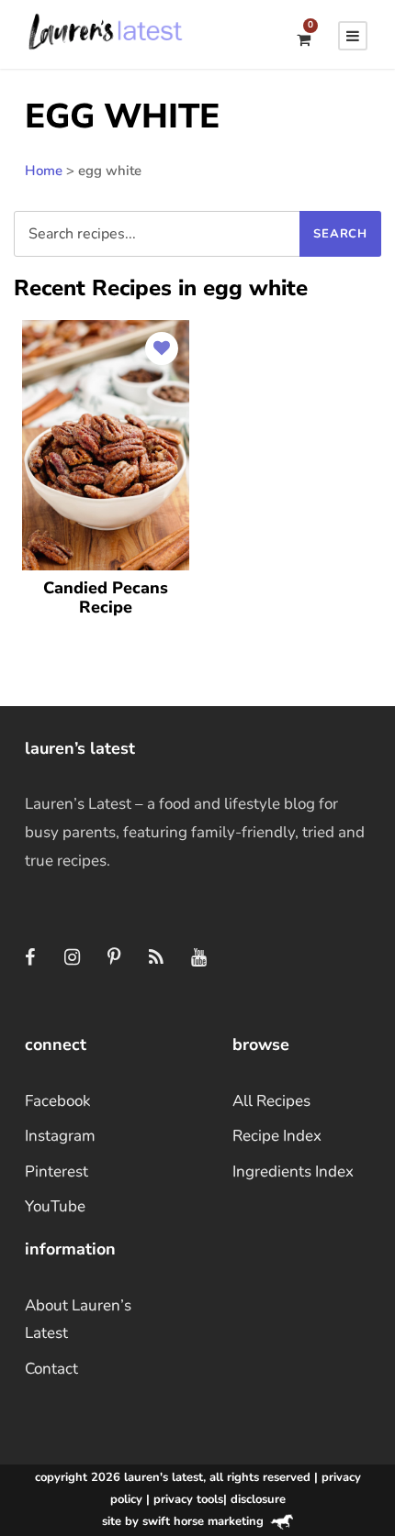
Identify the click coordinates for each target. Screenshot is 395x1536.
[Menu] (352, 35)
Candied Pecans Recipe (105, 598)
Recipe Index (277, 1135)
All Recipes (271, 1100)
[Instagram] (71, 958)
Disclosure (258, 1499)
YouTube (55, 1206)
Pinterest (56, 1171)
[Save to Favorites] (161, 348)
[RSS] (156, 958)
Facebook (58, 1100)
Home (43, 170)
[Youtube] (198, 958)
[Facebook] (29, 958)
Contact (51, 1368)
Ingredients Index (293, 1171)
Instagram (60, 1135)
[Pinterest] (114, 958)
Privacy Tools (188, 1499)
